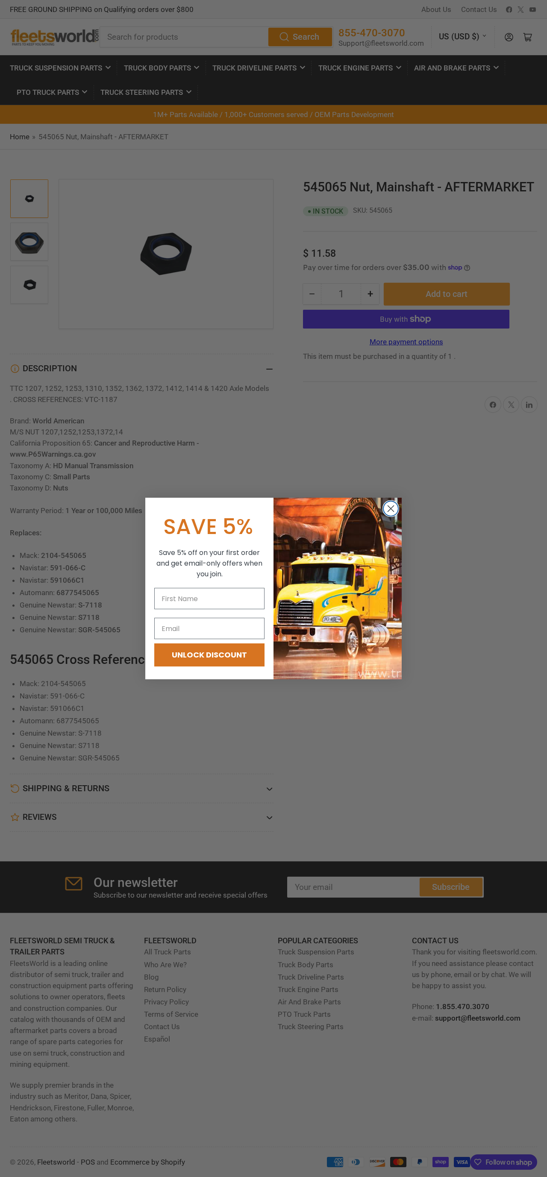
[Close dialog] (390, 508)
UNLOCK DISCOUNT (209, 654)
